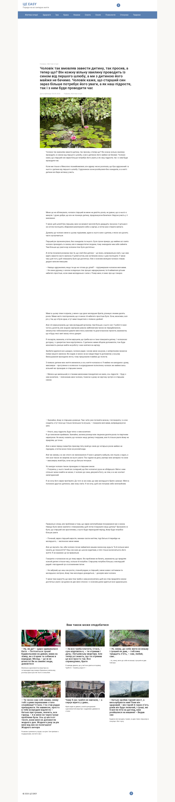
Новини (76, 15)
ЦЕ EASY (30, 4)
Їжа (57, 15)
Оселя (98, 15)
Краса (66, 15)
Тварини (136, 15)
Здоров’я (47, 15)
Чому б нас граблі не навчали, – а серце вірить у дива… (83, 701)
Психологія (110, 15)
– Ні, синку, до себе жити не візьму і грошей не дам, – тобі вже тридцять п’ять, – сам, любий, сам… (129, 652)
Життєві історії (31, 15)
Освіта (88, 15)
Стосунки (124, 15)
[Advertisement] (87, 39)
